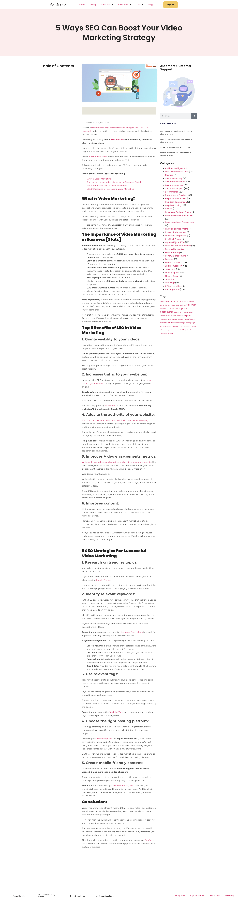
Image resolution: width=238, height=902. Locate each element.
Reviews (169, 259)
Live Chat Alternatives (175, 232)
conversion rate (165, 305)
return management (167, 330)
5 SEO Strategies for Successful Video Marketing (110, 189)
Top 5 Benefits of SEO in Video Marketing (107, 185)
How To (168, 208)
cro (172, 305)
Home (82, 4)
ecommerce (167, 311)
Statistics (169, 279)
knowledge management (170, 326)
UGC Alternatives (173, 286)
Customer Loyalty (173, 178)
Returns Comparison (175, 249)
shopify (182, 330)
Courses (169, 175)
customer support (177, 308)
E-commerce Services (176, 195)
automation (174, 301)
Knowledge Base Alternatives (179, 215)
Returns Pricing (172, 252)
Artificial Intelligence (175, 168)
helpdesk (187, 315)
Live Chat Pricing (173, 239)
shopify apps (191, 330)
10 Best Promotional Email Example (175, 147)
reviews (176, 330)
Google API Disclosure (197, 896)
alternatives (165, 301)
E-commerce (171, 191)
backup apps (183, 301)
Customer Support (174, 188)
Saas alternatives (173, 262)
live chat (183, 326)
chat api (191, 301)
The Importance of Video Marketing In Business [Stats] (114, 182)
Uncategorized (172, 289)
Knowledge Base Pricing (176, 228)
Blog (150, 4)
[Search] (194, 116)
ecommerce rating (166, 316)
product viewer (191, 326)
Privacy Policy (180, 896)
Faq (138, 4)
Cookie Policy (229, 896)
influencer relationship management (172, 319)
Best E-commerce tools (177, 171)
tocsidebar (163, 334)
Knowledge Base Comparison (179, 222)
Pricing (93, 4)
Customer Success (174, 185)
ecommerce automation (183, 312)
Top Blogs (170, 282)
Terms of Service (214, 896)
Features (105, 4)
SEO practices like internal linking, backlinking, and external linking (115, 420)
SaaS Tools (170, 269)
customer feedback (179, 305)
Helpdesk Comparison (176, 202)
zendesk (170, 334)
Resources (123, 4)
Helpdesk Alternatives (176, 198)
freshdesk (180, 316)
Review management (175, 255)
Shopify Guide (171, 276)
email (174, 316)
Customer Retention (175, 181)
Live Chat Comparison (176, 235)
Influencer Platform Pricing (178, 212)
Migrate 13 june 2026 (175, 242)
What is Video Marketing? (99, 179)
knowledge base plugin (185, 323)
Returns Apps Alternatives (178, 245)
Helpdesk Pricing (173, 205)
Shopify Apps (171, 272)
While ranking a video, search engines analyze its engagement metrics (117, 462)
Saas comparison (173, 265)
